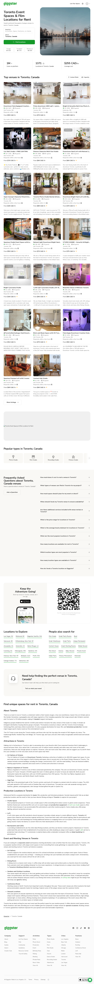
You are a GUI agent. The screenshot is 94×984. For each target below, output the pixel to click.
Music (77, 939)
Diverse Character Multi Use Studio (45, 151)
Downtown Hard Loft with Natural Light (76, 151)
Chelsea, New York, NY (11, 656)
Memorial (78, 656)
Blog (5, 942)
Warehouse (50, 962)
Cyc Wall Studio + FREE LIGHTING (16, 151)
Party (34, 939)
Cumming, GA (8, 651)
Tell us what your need (33, 689)
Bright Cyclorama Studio (12, 288)
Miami (63, 951)
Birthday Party (37, 951)
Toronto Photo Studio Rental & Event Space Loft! (47, 197)
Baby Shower (70, 651)
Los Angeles (64, 939)
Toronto (63, 959)
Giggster (6, 916)
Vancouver (64, 957)
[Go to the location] (17, 93)
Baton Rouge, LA (33, 646)
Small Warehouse (54, 641)
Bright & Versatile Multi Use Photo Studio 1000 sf (76, 106)
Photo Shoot (36, 942)
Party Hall (78, 954)
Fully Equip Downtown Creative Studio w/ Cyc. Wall (76, 333)
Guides (6, 945)
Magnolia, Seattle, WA (34, 636)
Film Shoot (52, 651)
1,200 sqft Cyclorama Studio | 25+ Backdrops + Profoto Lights (47, 288)
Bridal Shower (82, 646)
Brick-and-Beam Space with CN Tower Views (47, 333)
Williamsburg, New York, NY (24, 641)
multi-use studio (74, 805)
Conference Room (80, 948)
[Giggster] (10, 4)
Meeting (35, 957)
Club (48, 951)
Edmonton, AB (24, 661)
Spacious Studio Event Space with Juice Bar (17, 242)
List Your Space (75, 3)
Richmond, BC (20, 636)
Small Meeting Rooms (68, 646)
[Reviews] (89, 928)
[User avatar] (87, 3)
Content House (54, 646)
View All (35, 965)
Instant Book (74, 77)
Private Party (36, 959)
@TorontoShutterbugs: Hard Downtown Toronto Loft (17, 333)
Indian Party (52, 656)
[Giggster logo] (11, 928)
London (63, 954)
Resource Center (23, 951)
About (6, 939)
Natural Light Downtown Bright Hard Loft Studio (47, 242)
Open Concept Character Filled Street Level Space (17, 197)
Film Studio (52, 636)
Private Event (81, 651)
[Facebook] (73, 928)
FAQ (20, 942)
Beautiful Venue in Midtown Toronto (76, 288)
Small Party (67, 641)
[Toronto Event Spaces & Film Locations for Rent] (47, 426)
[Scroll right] (89, 458)
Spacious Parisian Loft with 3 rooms (16, 378)
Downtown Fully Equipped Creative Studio (17, 106)
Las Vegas (64, 962)
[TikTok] (81, 928)
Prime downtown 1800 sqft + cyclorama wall (47, 106)
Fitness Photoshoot (65, 656)
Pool (48, 945)
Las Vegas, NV (8, 636)
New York (64, 942)
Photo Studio (51, 939)
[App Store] (25, 601)
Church (49, 954)
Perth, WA (36, 656)
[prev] (6, 93)
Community (22, 945)
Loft (76, 951)
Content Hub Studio (40, 378)
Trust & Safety (23, 954)
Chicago (63, 948)
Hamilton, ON (32, 651)
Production (36, 945)
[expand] (89, 520)
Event (34, 948)
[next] (28, 93)
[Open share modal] (24, 84)
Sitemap (43, 979)
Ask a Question (12, 492)
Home (48, 942)
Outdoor (77, 942)
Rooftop (77, 945)
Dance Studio (51, 957)
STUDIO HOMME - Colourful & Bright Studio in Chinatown (76, 242)
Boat (75, 636)
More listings (11, 402)
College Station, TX (10, 661)
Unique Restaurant (79, 641)
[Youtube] (85, 928)
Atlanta (63, 945)
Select (6, 948)
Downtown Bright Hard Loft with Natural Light (76, 197)
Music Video (36, 962)
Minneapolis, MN (20, 651)
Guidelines (22, 948)
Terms (30, 979)
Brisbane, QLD (25, 656)
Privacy (36, 979)
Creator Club (8, 951)
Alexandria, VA (8, 646)
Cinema (60, 651)
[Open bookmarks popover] (28, 84)
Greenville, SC (20, 646)
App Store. (73, 614)
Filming (35, 954)
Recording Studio (52, 959)
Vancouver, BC (8, 641)
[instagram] (77, 928)
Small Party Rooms (65, 636)
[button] (90, 980)
